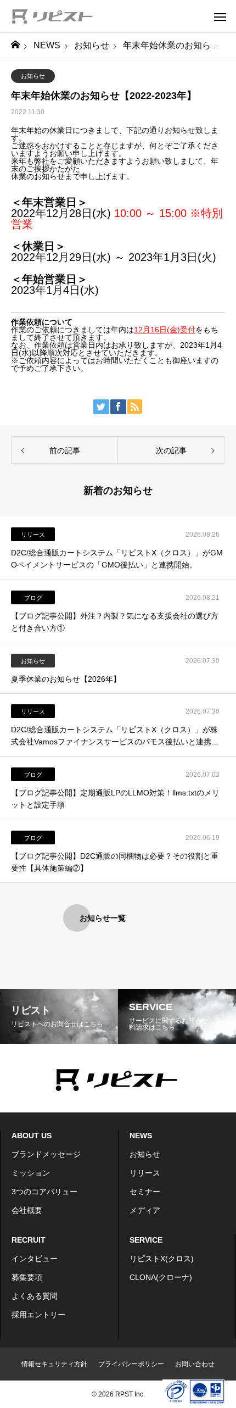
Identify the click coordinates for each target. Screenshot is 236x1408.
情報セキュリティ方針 (54, 1364)
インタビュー (35, 1258)
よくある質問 (35, 1296)
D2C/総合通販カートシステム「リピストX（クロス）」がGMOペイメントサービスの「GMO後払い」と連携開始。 (117, 558)
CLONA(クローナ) (161, 1277)
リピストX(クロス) (162, 1258)
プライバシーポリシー (131, 1364)
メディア (145, 1210)
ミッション (31, 1172)
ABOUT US (32, 1135)
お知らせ (33, 76)
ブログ (33, 597)
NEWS (141, 1135)
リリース (33, 534)
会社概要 (27, 1210)
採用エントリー (38, 1314)
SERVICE (146, 1240)
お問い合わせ (195, 1364)
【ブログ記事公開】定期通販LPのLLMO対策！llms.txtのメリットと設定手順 (115, 798)
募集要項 (27, 1277)
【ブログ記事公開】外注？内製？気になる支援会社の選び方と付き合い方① (114, 621)
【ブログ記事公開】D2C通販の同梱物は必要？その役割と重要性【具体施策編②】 (114, 862)
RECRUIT (29, 1240)
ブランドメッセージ (46, 1154)
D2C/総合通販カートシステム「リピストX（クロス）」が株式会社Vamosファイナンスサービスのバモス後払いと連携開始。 (115, 736)
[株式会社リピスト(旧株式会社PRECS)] (52, 16)
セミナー (145, 1191)
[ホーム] (15, 45)
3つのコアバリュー (44, 1191)
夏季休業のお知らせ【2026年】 (66, 679)
